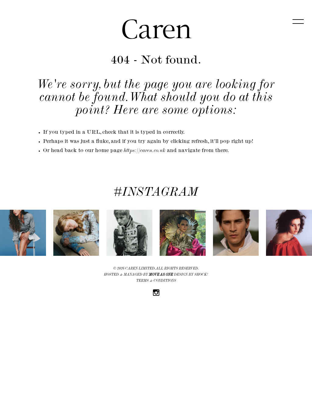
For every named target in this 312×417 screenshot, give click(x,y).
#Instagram (156, 193)
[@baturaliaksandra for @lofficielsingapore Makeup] (76, 233)
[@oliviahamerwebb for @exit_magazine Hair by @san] (23, 233)
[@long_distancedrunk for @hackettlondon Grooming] (236, 233)
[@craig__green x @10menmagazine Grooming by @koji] (129, 233)
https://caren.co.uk (144, 151)
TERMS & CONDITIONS (156, 281)
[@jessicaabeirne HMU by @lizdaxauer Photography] (289, 233)
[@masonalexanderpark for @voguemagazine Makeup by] (183, 233)
